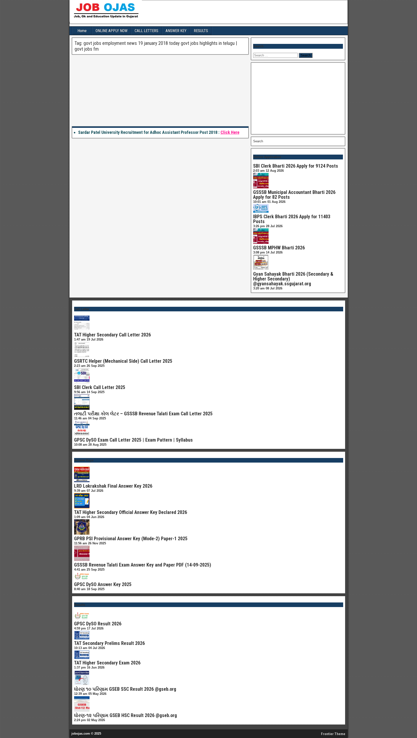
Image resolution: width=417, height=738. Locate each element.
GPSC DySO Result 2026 (97, 624)
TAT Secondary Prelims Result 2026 (109, 643)
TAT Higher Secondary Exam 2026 (107, 663)
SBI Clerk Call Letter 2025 (99, 387)
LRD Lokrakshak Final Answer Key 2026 (113, 486)
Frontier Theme (333, 734)
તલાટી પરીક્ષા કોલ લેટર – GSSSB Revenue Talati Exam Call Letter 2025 (143, 414)
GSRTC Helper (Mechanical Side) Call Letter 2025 (123, 361)
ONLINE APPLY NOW (111, 30)
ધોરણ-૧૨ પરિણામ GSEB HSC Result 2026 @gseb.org (125, 715)
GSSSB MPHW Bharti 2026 (279, 248)
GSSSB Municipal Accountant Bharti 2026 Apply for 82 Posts (294, 194)
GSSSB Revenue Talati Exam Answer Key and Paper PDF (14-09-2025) (142, 565)
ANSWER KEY (176, 30)
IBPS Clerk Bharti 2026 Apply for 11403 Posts (291, 219)
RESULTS (201, 30)
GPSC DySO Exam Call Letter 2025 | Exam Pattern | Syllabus (133, 440)
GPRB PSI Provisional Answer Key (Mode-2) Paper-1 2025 (131, 538)
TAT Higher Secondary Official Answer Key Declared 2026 (130, 512)
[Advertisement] (160, 90)
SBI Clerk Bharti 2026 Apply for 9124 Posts (295, 166)
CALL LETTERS (146, 30)
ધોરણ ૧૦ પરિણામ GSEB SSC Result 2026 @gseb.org (125, 689)
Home (82, 30)
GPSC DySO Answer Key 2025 (103, 584)
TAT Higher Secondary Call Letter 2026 (112, 335)
